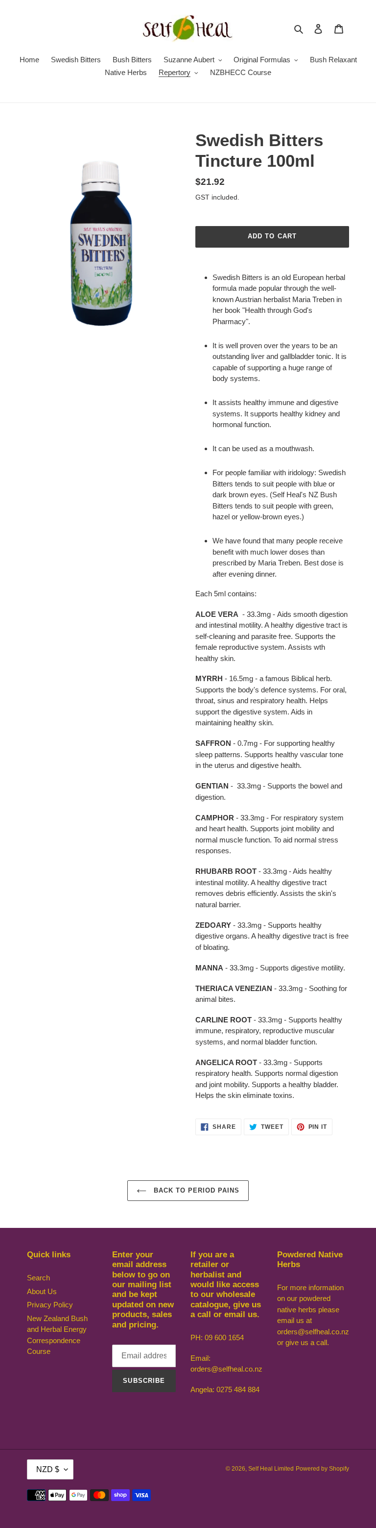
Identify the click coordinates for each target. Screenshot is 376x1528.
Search (38, 1277)
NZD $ (47, 1469)
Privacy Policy (50, 1304)
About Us (42, 1291)
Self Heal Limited (271, 1468)
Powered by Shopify (322, 1468)
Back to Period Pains (195, 1190)
